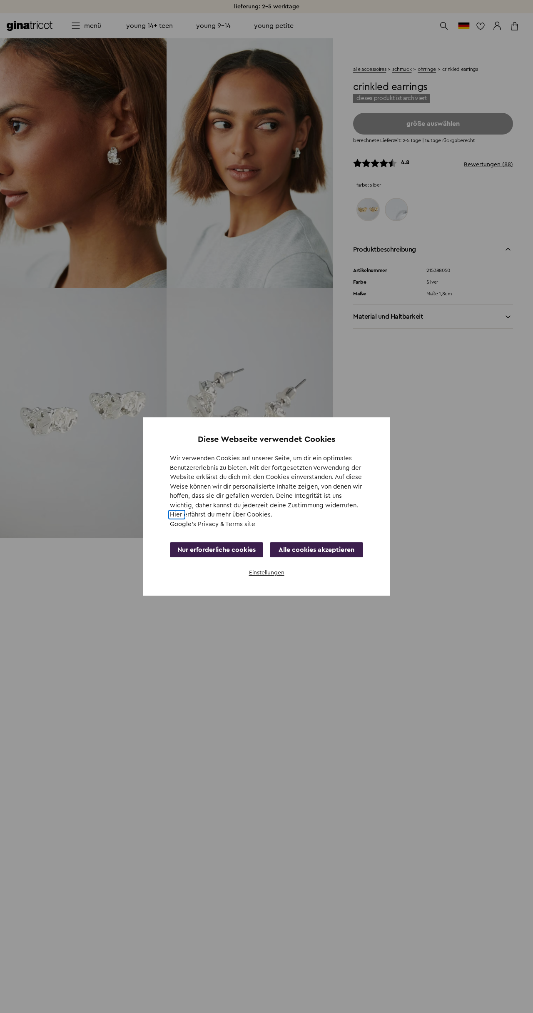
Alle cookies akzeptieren (316, 549)
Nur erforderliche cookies (216, 549)
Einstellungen (266, 573)
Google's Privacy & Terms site (212, 524)
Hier (177, 514)
